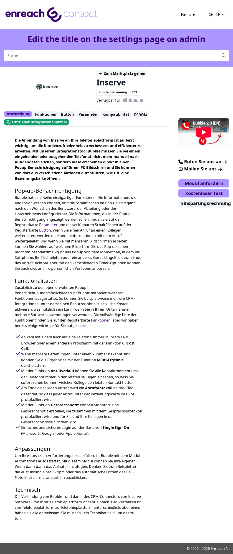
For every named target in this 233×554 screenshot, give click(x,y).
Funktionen (45, 114)
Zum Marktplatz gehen (124, 73)
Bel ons (188, 14)
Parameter (88, 114)
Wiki (142, 114)
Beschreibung (17, 113)
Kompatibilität (115, 114)
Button (67, 114)
